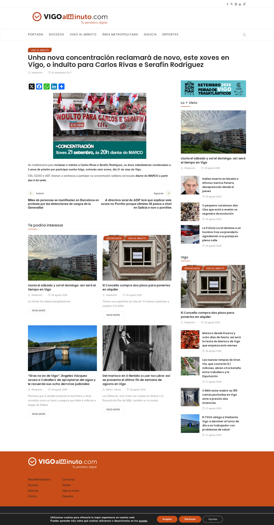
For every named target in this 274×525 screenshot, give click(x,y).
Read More (38, 310)
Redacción (37, 72)
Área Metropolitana (120, 34)
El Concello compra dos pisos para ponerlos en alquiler (136, 287)
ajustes (143, 521)
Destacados (114, 238)
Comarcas (68, 479)
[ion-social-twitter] (231, 4)
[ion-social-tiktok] (244, 4)
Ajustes (212, 519)
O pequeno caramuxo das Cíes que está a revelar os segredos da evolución (220, 210)
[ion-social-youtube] (240, 4)
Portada (35, 34)
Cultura (32, 496)
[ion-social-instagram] (236, 4)
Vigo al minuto (83, 34)
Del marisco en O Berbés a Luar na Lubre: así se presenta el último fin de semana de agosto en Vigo (136, 380)
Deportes (170, 34)
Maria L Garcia (113, 389)
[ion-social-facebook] (227, 4)
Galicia (150, 34)
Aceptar (167, 519)
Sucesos (56, 34)
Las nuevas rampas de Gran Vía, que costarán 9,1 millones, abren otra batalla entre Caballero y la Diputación (221, 368)
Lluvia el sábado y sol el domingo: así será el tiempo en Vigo (62, 287)
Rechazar (190, 519)
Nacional (33, 490)
